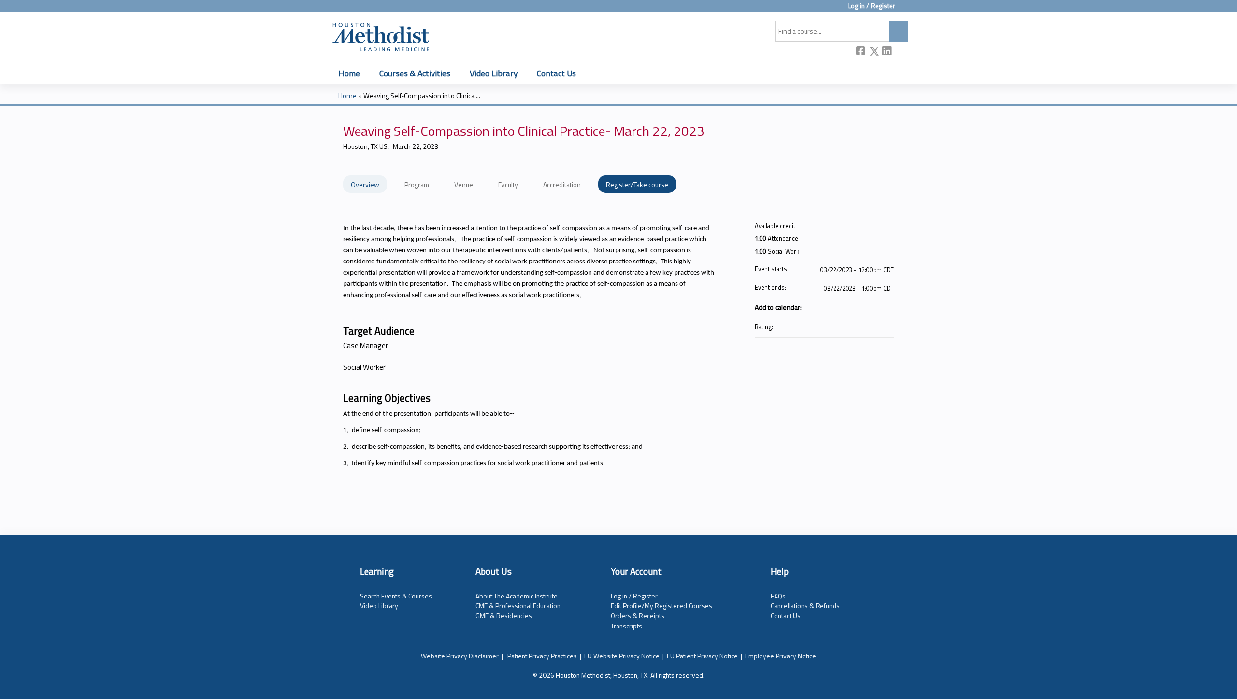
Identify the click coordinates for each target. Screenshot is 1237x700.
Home (349, 73)
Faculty (508, 184)
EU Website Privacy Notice (622, 656)
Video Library (494, 73)
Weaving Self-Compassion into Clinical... (421, 95)
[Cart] (905, 9)
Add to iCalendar (873, 306)
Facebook (861, 52)
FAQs (778, 596)
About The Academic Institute (516, 596)
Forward (900, 52)
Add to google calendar (848, 307)
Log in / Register (871, 6)
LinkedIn (887, 52)
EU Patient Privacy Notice (702, 656)
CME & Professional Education (518, 605)
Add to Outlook (886, 307)
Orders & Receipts (637, 616)
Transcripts (626, 626)
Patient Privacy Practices (542, 656)
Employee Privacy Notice (780, 656)
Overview (365, 184)
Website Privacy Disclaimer (460, 656)
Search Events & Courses (396, 596)
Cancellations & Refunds (805, 605)
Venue (463, 184)
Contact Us (556, 73)
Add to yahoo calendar (861, 307)
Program (416, 184)
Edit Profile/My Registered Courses (661, 605)
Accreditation (562, 184)
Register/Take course (637, 184)
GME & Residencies (503, 616)
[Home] (381, 35)
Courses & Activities (414, 73)
